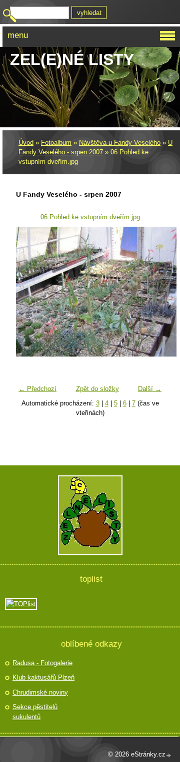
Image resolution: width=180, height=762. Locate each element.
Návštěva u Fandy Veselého (119, 142)
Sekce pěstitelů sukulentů (35, 712)
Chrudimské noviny (40, 692)
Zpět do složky (97, 388)
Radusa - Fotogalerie (42, 663)
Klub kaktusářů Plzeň (43, 677)
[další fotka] (150, 292)
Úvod (26, 142)
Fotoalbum (56, 142)
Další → (150, 388)
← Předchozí (37, 388)
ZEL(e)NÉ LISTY (72, 59)
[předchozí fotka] (29, 292)
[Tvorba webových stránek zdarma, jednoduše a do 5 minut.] (169, 755)
